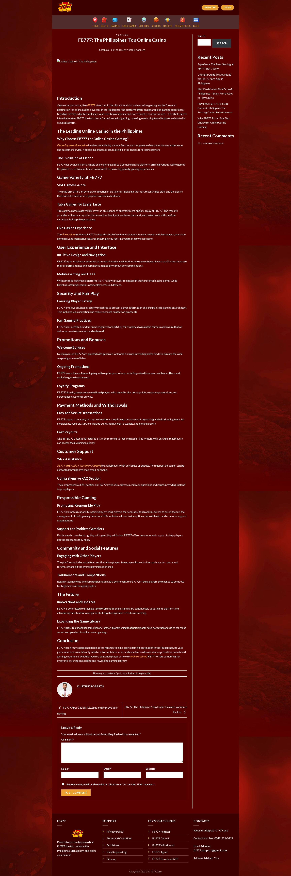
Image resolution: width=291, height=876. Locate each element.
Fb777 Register (161, 831)
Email (107, 768)
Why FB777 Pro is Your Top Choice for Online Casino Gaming (213, 122)
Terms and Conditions (119, 838)
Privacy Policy (115, 831)
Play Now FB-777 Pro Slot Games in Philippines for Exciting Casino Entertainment (215, 108)
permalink (146, 673)
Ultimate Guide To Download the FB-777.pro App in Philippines (214, 79)
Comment (67, 739)
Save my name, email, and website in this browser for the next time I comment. (110, 784)
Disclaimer (113, 845)
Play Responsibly (116, 852)
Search (201, 36)
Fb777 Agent (160, 852)
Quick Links (122, 35)
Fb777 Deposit (161, 838)
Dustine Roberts (136, 50)
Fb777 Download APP (165, 858)
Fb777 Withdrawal (163, 845)
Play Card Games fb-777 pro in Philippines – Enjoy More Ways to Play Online (215, 93)
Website (150, 768)
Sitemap (111, 858)
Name (65, 768)
